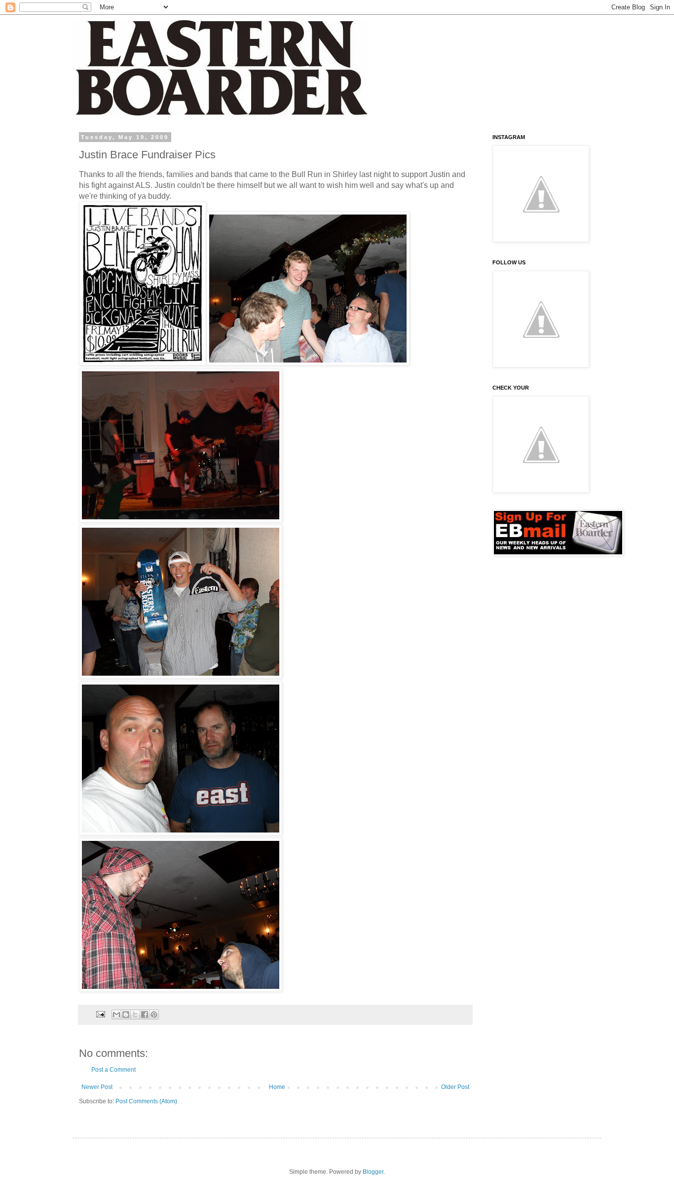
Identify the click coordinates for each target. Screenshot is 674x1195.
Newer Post (96, 1087)
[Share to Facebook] (145, 1014)
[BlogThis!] (126, 1014)
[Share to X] (135, 1014)
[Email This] (116, 1014)
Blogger (373, 1171)
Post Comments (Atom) (146, 1101)
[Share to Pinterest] (154, 1014)
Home (277, 1087)
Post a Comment (113, 1069)
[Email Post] (100, 1014)
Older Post (455, 1087)
